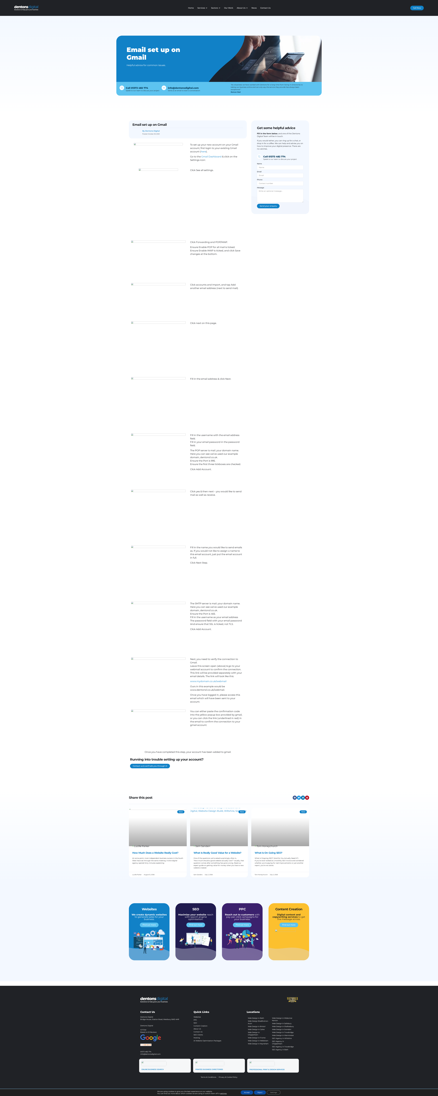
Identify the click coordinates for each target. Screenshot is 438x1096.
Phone (259, 180)
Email (259, 172)
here (203, 151)
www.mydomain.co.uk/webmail (208, 681)
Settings (273, 1092)
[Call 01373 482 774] (122, 88)
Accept (247, 1092)
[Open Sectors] (219, 8)
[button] (295, 798)
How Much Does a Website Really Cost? (155, 852)
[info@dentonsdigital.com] (164, 88)
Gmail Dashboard (211, 156)
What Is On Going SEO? (268, 852)
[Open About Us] (247, 8)
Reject (259, 1092)
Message (260, 188)
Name (259, 164)
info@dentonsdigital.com (183, 88)
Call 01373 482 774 (137, 88)
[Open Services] (206, 8)
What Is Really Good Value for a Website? (217, 852)
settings (223, 1093)
